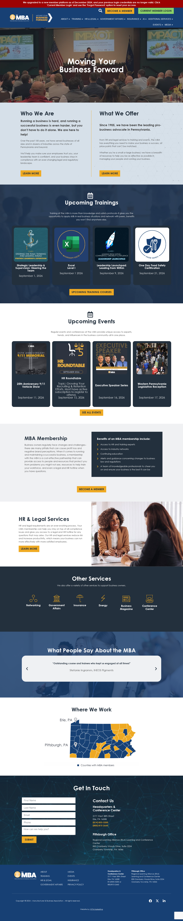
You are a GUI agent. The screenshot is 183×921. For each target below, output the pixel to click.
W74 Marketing (96, 909)
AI (144, 19)
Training (76, 19)
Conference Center (149, 607)
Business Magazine (126, 607)
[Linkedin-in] (164, 901)
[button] (27, 669)
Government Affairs (111, 19)
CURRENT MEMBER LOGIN (156, 10)
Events (157, 25)
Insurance (133, 19)
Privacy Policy (76, 884)
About (64, 19)
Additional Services (159, 19)
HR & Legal (91, 19)
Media (168, 25)
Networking (33, 605)
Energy (103, 605)
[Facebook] (150, 901)
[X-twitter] (157, 901)
